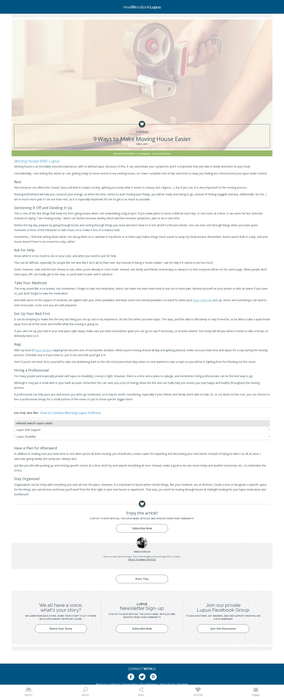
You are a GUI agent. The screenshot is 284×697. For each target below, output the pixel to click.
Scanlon (142, 551)
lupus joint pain (202, 300)
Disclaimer (182, 684)
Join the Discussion (223, 628)
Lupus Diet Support (28, 430)
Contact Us (115, 684)
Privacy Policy (130, 684)
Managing (143, 153)
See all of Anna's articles (142, 559)
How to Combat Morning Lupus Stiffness (70, 413)
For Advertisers (148, 684)
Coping (142, 132)
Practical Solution (161, 153)
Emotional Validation (124, 153)
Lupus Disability (26, 436)
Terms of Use (167, 684)
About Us (101, 684)
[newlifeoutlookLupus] (142, 6)
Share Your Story (60, 628)
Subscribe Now (142, 528)
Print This (142, 579)
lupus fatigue (43, 350)
